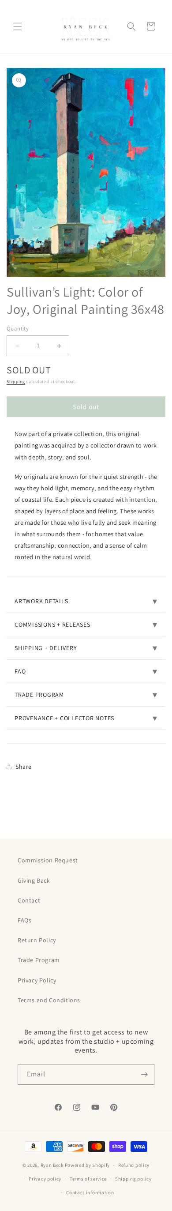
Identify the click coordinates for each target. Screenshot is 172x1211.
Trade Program (39, 960)
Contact (29, 900)
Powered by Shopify (87, 1165)
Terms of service (88, 1179)
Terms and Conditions (49, 1000)
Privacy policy (45, 1179)
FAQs (24, 920)
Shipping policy (133, 1179)
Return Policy (37, 940)
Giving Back (34, 880)
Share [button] (23, 767)
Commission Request (48, 860)
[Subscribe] (144, 1074)
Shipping (16, 381)
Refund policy (134, 1165)
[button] (17, 26)
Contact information (90, 1192)
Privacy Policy (37, 980)
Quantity (18, 328)
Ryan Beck (53, 1165)
